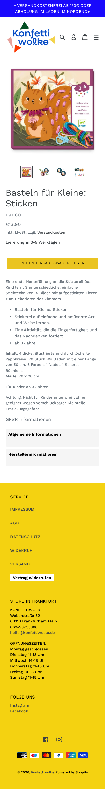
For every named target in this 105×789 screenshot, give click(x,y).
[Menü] (96, 37)
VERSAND (20, 564)
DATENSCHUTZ (25, 536)
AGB (14, 523)
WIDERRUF (21, 550)
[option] (26, 172)
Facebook (19, 711)
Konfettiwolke (42, 772)
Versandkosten (51, 232)
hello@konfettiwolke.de (32, 632)
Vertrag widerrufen (32, 577)
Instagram (19, 705)
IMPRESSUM (22, 509)
